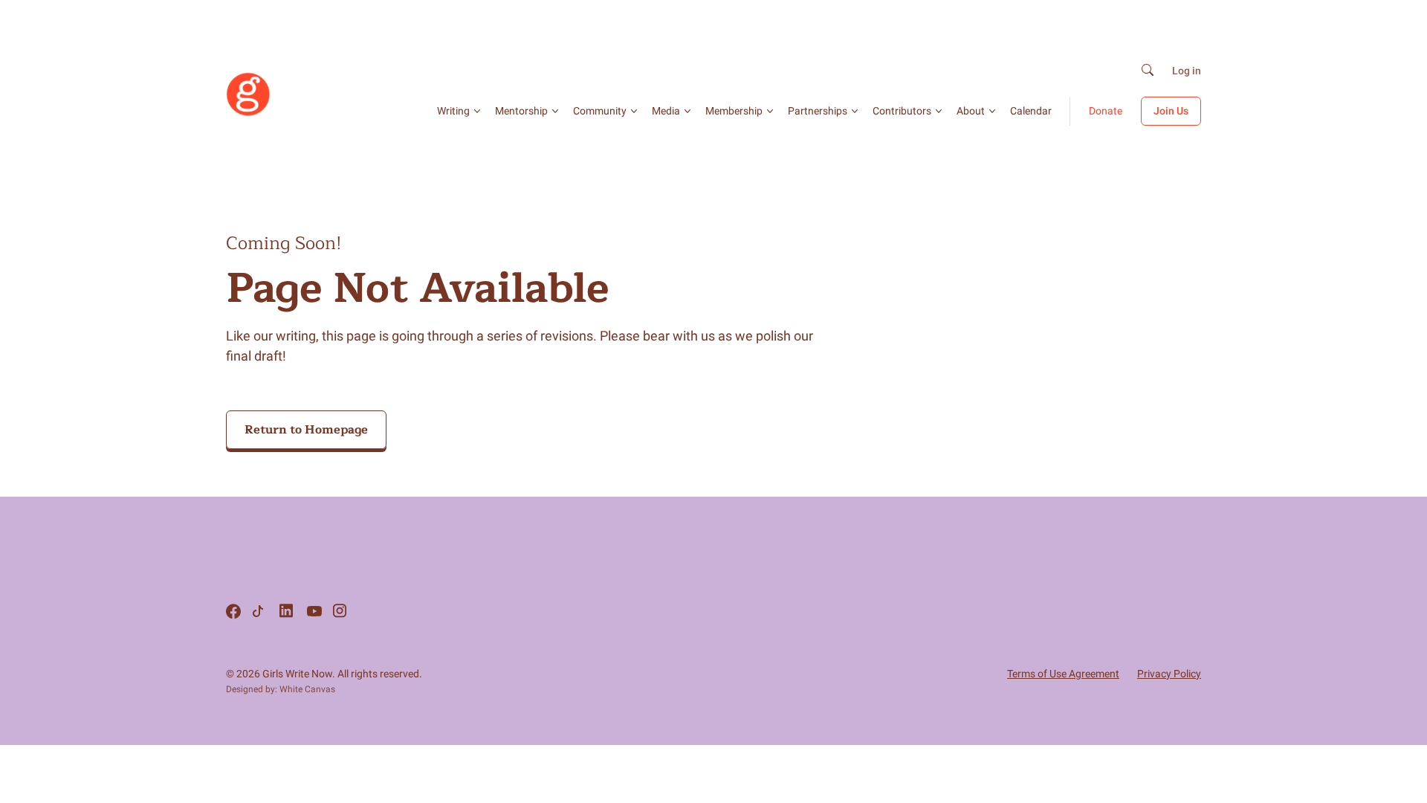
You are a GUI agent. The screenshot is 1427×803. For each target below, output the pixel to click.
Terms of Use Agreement (1063, 674)
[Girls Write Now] (248, 113)
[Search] (1147, 71)
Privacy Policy (1169, 674)
